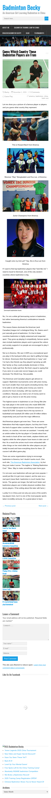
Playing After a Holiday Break (10, 572)
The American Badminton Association (25, 462)
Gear (27, 33)
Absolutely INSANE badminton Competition (10, 544)
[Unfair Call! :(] (26, 581)
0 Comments (35, 92)
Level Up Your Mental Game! (9, 529)
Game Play (9, 96)
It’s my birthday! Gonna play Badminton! (10, 603)
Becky (7, 92)
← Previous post (9, 506)
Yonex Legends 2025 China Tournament (20, 750)
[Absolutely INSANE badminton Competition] (26, 537)
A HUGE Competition (9, 558)
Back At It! (8, 761)
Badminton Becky (21, 7)
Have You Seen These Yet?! (16, 757)
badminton (39, 96)
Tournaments (39, 33)
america (32, 96)
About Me (5, 27)
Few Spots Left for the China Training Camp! (22, 768)
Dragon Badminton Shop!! (11, 33)
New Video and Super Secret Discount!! (20, 754)
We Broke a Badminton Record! (17, 775)
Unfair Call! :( (7, 589)
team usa (45, 98)
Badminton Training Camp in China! (26, 27)
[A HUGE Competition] (26, 552)
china (46, 96)
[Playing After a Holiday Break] (26, 564)
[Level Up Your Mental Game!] (26, 522)
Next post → (43, 506)
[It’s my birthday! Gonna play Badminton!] (26, 595)
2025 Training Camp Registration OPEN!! (21, 778)
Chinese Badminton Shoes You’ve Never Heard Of (24, 782)
